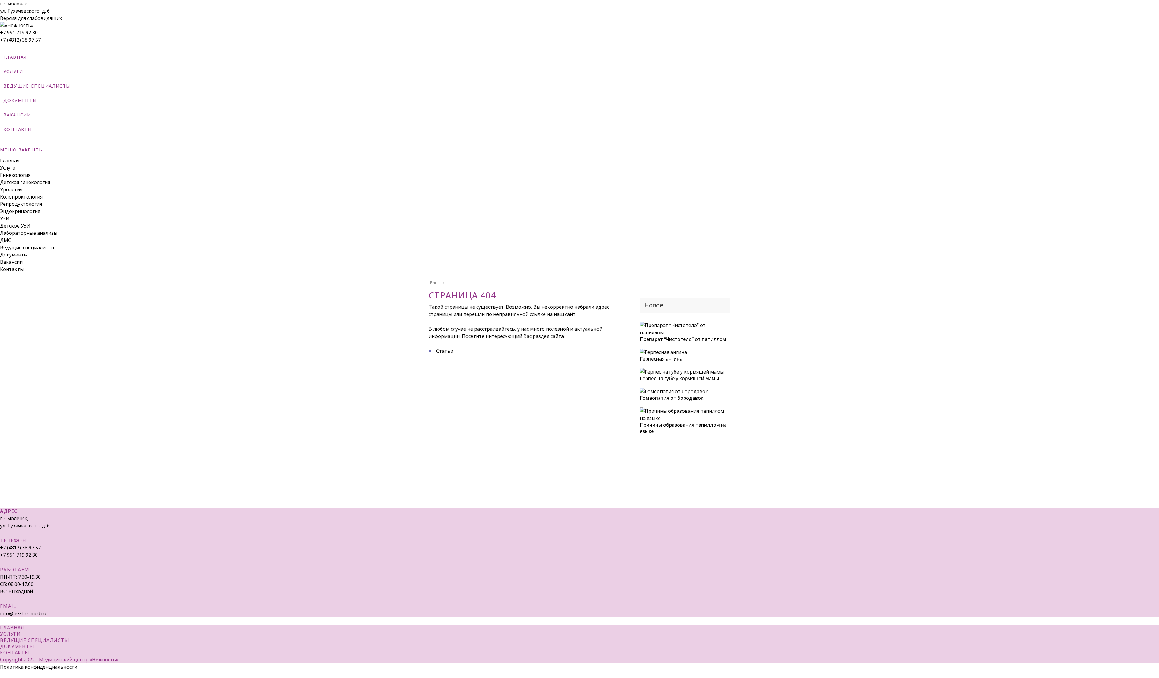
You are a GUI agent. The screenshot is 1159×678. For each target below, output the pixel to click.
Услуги (7, 167)
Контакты (12, 269)
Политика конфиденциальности (38, 667)
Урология (11, 189)
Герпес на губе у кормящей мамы (679, 378)
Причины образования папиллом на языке (683, 428)
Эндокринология (20, 211)
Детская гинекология (25, 182)
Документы (13, 254)
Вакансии (11, 262)
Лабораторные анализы (28, 233)
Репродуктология (21, 204)
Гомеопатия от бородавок (671, 398)
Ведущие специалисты (27, 247)
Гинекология (15, 175)
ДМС (5, 240)
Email (8, 606)
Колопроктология (21, 196)
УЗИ (5, 218)
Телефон (13, 540)
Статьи (444, 351)
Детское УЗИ (15, 225)
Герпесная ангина (661, 358)
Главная (9, 160)
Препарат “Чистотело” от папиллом (683, 339)
